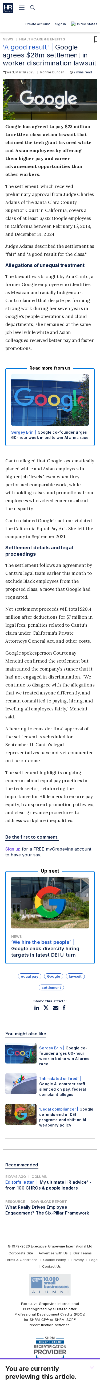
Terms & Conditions (21, 1260)
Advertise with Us (53, 1253)
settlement (51, 987)
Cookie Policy (54, 1260)
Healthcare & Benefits (42, 39)
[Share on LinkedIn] (36, 1008)
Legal (93, 1260)
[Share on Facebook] (64, 1008)
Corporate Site (21, 1253)
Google (53, 976)
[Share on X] (46, 1008)
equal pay (29, 976)
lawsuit (75, 976)
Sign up (13, 849)
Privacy (77, 1260)
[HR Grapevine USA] (8, 8)
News (8, 39)
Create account (37, 24)
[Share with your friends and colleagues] (55, 1008)
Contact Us (51, 1266)
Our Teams (82, 1253)
